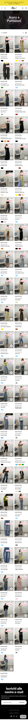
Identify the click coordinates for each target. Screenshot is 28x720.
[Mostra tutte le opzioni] (25, 60)
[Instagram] (14, 716)
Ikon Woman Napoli (15, 710)
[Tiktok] (17, 716)
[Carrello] (26, 8)
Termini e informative (14, 713)
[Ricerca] (5, 8)
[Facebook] (11, 716)
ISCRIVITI (22, 702)
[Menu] (2, 8)
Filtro (5, 33)
